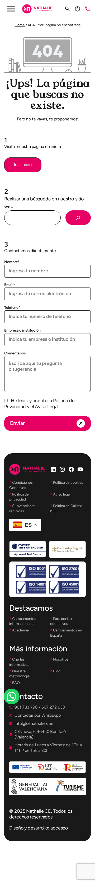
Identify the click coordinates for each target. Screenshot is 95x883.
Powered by (19, 709)
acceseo (59, 828)
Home (20, 25)
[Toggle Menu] (11, 8)
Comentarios (15, 353)
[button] (22, 164)
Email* (9, 285)
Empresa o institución (22, 330)
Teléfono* (12, 307)
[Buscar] (78, 217)
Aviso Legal (46, 406)
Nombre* (12, 262)
